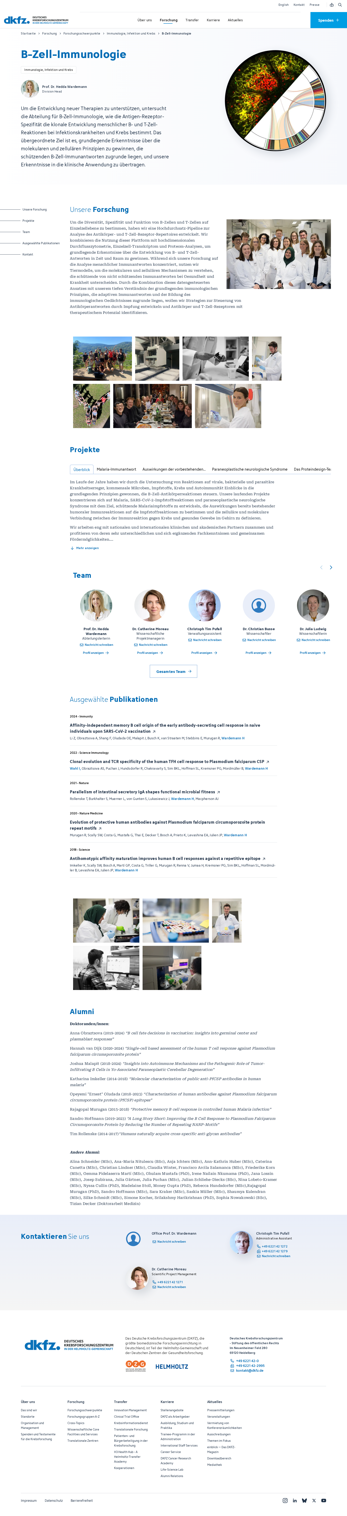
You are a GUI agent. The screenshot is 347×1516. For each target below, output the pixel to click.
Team (38, 231)
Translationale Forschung (131, 1429)
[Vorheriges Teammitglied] (321, 567)
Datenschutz (54, 1500)
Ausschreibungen (219, 1434)
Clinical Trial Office (126, 1416)
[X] (314, 1500)
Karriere (167, 1401)
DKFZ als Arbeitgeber (175, 1416)
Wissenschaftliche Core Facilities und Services (83, 1432)
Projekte (38, 220)
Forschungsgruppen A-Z (83, 1416)
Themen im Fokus (219, 1440)
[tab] (82, 469)
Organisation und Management (32, 1425)
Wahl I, (75, 768)
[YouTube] (323, 1500)
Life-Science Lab (172, 1469)
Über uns (28, 1401)
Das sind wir (29, 1410)
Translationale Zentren (82, 1440)
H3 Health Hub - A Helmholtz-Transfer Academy (127, 1457)
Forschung (75, 1401)
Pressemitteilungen (220, 1410)
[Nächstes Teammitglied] (331, 567)
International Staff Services (179, 1445)
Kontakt (299, 4)
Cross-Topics (75, 1423)
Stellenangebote (172, 1410)
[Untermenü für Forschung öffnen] (168, 20)
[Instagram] (285, 1500)
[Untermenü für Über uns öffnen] (144, 20)
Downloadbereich (219, 1458)
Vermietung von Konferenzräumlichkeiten (224, 1425)
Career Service (171, 1452)
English (284, 4)
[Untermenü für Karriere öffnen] (213, 20)
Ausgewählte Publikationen (41, 243)
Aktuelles (214, 1401)
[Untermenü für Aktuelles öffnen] (235, 20)
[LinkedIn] (294, 1500)
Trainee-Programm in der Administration (178, 1436)
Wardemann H (233, 738)
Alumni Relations (172, 1476)
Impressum (29, 1500)
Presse (314, 4)
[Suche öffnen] (340, 5)
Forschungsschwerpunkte (84, 1410)
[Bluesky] (304, 1500)
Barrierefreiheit (82, 1500)
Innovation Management (130, 1410)
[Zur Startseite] (37, 20)
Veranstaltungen (218, 1416)
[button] (102, 359)
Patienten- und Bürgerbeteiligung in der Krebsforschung (131, 1441)
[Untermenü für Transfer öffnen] (192, 20)
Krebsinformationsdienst (131, 1423)
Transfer (120, 1401)
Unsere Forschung (38, 209)
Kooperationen (124, 1468)
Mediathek (214, 1464)
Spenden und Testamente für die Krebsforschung (38, 1436)
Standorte (28, 1416)
